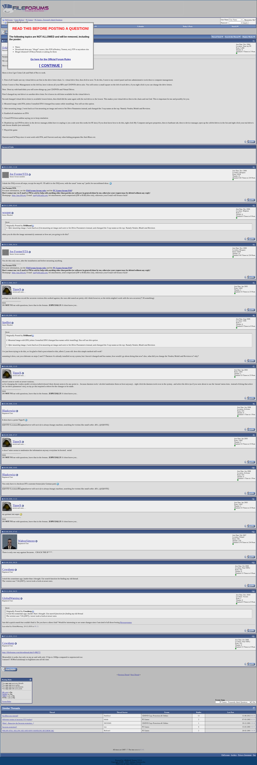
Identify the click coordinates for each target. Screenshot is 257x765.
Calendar (140, 26)
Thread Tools (216, 37)
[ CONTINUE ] (50, 65)
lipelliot (6, 322)
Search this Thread (232, 37)
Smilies (4, 694)
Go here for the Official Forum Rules (50, 59)
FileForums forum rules (36, 190)
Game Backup (19, 20)
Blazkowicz (8, 410)
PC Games (29, 20)
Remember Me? (250, 20)
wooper (6, 212)
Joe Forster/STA (19, 174)
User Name (224, 20)
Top (254, 755)
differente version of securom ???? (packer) (17, 719)
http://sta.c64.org (19, 195)
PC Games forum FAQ (62, 190)
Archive (234, 755)
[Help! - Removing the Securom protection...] (18, 723)
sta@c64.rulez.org (40, 195)
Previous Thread (123, 674)
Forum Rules (6, 701)
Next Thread (135, 674)
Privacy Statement (244, 755)
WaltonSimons (26, 540)
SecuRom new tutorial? (10, 716)
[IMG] (4, 696)
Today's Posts (187, 26)
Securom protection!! (9, 727)
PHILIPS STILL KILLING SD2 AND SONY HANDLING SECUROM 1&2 (28, 730)
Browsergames (126, 622)
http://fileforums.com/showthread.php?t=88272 (21, 652)
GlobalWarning (11, 598)
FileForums (9, 20)
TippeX (17, 289)
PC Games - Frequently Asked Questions (48, 20)
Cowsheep (8, 569)
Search (234, 26)
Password (224, 23)
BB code (5, 692)
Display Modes (248, 37)
